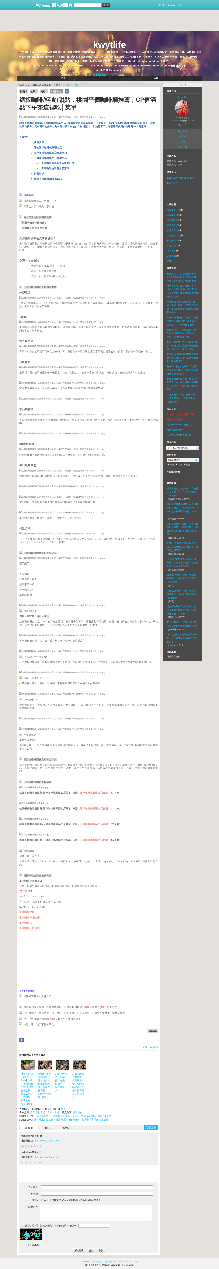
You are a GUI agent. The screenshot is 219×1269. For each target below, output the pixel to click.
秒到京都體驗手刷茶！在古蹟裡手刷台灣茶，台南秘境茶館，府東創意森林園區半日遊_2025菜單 (182, 509)
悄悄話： (35, 1200)
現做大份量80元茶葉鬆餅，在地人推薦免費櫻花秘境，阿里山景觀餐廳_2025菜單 (182, 610)
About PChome (125, 1261)
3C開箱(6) (172, 255)
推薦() (47, 1127)
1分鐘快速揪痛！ (175, 429)
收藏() (66, 1127)
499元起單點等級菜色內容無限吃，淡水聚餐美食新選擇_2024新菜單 (182, 638)
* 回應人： (34, 1187)
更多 (170, 261)
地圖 (182, 141)
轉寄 (63, 1109)
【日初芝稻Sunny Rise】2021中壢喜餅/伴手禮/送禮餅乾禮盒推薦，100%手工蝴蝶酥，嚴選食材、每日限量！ (27, 1088)
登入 (180, 5)
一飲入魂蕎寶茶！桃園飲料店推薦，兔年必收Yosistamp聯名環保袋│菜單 (72, 1116)
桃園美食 (77, 1112)
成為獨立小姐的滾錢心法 (179, 434)
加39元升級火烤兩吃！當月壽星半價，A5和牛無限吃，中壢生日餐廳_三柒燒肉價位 (79, 1085)
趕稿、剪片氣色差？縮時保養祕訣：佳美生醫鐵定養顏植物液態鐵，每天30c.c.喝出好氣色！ (182, 345)
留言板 (182, 136)
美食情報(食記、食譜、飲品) (45, 1112)
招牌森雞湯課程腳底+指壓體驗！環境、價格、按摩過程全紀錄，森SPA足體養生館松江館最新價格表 (182, 307)
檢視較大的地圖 (26, 991)
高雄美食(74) (173, 225)
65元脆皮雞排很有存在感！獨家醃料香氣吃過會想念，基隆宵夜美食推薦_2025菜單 (182, 562)
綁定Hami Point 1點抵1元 (179, 424)
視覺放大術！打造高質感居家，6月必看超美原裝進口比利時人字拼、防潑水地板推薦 (182, 333)
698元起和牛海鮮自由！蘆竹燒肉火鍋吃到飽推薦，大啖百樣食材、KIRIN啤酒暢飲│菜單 (45, 1085)
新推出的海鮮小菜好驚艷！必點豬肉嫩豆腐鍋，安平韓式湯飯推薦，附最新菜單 (182, 358)
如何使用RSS (186, 178)
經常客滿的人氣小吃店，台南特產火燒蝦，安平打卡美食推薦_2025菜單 (182, 492)
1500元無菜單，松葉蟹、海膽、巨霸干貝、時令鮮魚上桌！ (61, 1082)
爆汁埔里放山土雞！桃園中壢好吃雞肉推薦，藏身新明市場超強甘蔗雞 (71, 1119)
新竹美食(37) (173, 240)
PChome (171, 5)
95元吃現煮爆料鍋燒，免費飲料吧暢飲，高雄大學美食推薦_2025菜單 (181, 578)
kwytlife (109, 45)
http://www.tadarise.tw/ (47, 1140)
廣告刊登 (86, 1261)
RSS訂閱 (173, 178)
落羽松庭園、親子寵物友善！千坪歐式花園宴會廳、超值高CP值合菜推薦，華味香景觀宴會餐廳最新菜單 (182, 291)
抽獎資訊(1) (172, 245)
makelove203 (28, 1135)
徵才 (137, 1261)
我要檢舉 (153, 1030)
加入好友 (182, 146)
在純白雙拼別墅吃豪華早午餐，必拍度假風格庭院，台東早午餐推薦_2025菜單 (182, 547)
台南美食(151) (174, 210)
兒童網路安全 (111, 1261)
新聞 (160, 5)
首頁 (63, 78)
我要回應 (151, 1127)
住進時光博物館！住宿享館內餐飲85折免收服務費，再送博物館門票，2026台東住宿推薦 (182, 321)
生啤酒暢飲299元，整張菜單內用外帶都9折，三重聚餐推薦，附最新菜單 (182, 398)
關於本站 (182, 131)
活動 (155, 78)
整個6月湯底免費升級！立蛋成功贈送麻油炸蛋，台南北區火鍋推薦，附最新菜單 (182, 370)
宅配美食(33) (173, 215)
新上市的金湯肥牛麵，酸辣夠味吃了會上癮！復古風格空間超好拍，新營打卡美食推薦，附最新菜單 (182, 384)
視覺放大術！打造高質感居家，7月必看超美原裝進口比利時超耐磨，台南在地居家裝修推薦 (182, 277)
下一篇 (74, 85)
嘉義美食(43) (173, 230)
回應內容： (34, 1207)
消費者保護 (97, 1261)
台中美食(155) (174, 235)
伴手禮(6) (171, 250)
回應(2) (29, 1128)
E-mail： (35, 1193)
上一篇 (65, 85)
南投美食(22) (173, 220)
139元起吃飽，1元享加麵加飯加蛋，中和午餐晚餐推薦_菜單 (182, 624)
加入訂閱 (173, 183)
